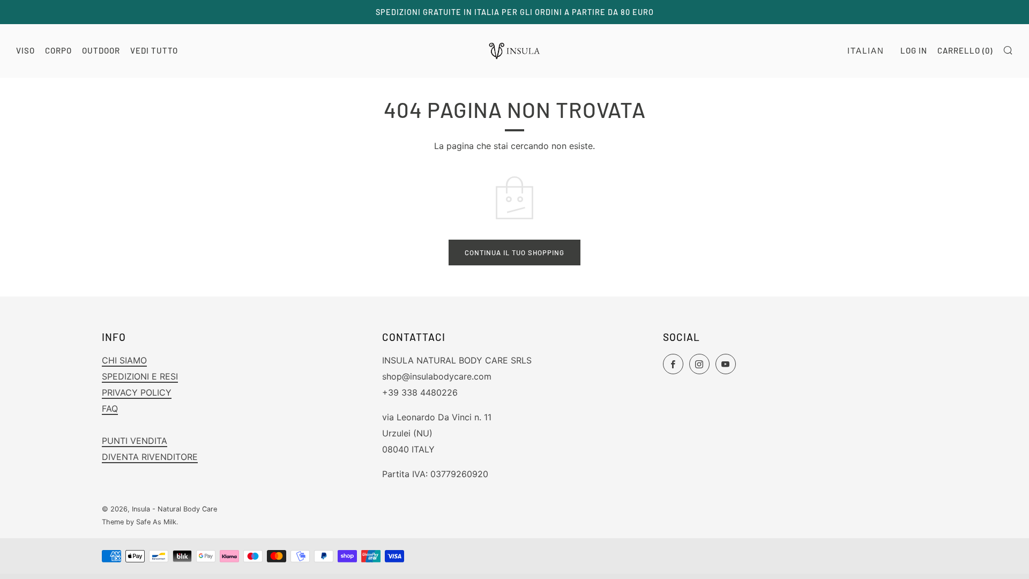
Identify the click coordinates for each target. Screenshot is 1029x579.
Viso (25, 50)
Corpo (58, 50)
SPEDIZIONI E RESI (140, 376)
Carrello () (965, 50)
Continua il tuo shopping (514, 252)
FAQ (110, 408)
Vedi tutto (154, 50)
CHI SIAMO (124, 360)
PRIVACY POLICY (137, 392)
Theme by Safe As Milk (139, 522)
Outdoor (101, 50)
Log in (913, 50)
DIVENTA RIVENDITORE (150, 456)
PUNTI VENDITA (134, 440)
